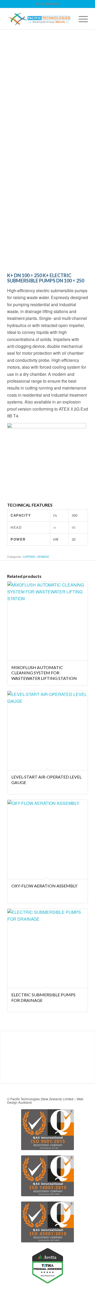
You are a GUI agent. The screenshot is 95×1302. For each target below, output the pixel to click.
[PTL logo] (39, 18)
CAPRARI (29, 556)
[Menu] (80, 18)
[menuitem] (80, 18)
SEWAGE (43, 556)
